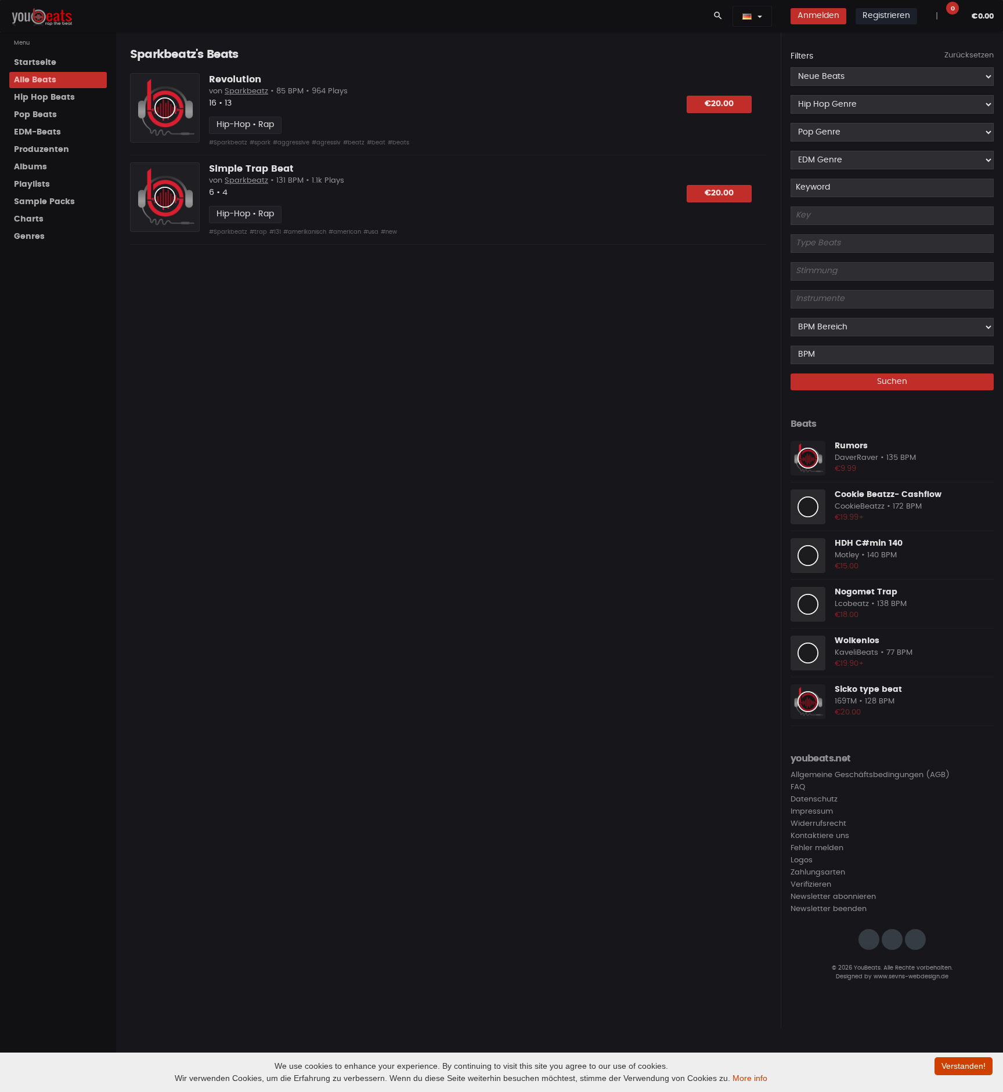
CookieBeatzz (860, 506)
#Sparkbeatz (228, 143)
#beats (398, 143)
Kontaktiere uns (820, 836)
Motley (847, 555)
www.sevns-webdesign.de (911, 976)
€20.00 (719, 104)
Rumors (851, 446)
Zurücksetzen (969, 55)
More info (750, 1078)
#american (345, 232)
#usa (370, 232)
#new (389, 232)
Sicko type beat (868, 689)
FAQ (798, 787)
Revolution (235, 79)
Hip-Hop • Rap (245, 125)
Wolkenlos (857, 641)
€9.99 (845, 469)
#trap (258, 232)
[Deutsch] (747, 16)
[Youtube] (915, 939)
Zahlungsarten (818, 872)
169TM (846, 701)
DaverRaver (856, 458)
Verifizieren (811, 884)
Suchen (892, 382)
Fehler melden (817, 848)
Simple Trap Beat (251, 168)
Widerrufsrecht (818, 824)
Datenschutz (814, 799)
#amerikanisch (304, 232)
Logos (802, 860)
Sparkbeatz (246, 91)
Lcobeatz (852, 604)
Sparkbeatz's (166, 54)
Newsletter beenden (829, 909)
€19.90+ (849, 663)
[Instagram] (868, 939)
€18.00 (846, 615)
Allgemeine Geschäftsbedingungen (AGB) (870, 775)
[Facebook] (892, 939)
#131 (275, 232)
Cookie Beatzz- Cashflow (888, 495)
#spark (260, 143)
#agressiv (326, 143)
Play (164, 107)
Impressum (812, 811)
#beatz (354, 143)
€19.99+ (849, 517)
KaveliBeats (856, 652)
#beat (376, 143)
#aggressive (291, 143)
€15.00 (846, 566)
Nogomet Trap (866, 592)
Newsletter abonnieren (833, 897)
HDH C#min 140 (869, 543)
